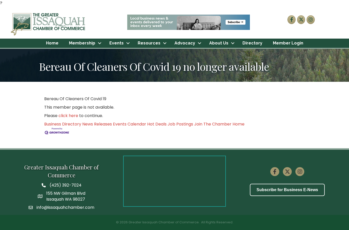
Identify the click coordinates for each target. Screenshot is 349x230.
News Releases (97, 124)
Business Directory (62, 124)
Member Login (288, 43)
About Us (218, 43)
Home (52, 43)
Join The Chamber (212, 124)
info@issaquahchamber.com (65, 207)
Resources (149, 43)
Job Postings (180, 124)
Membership (82, 43)
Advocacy (185, 43)
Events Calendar (129, 124)
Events (116, 43)
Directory (252, 43)
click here (68, 116)
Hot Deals (157, 124)
